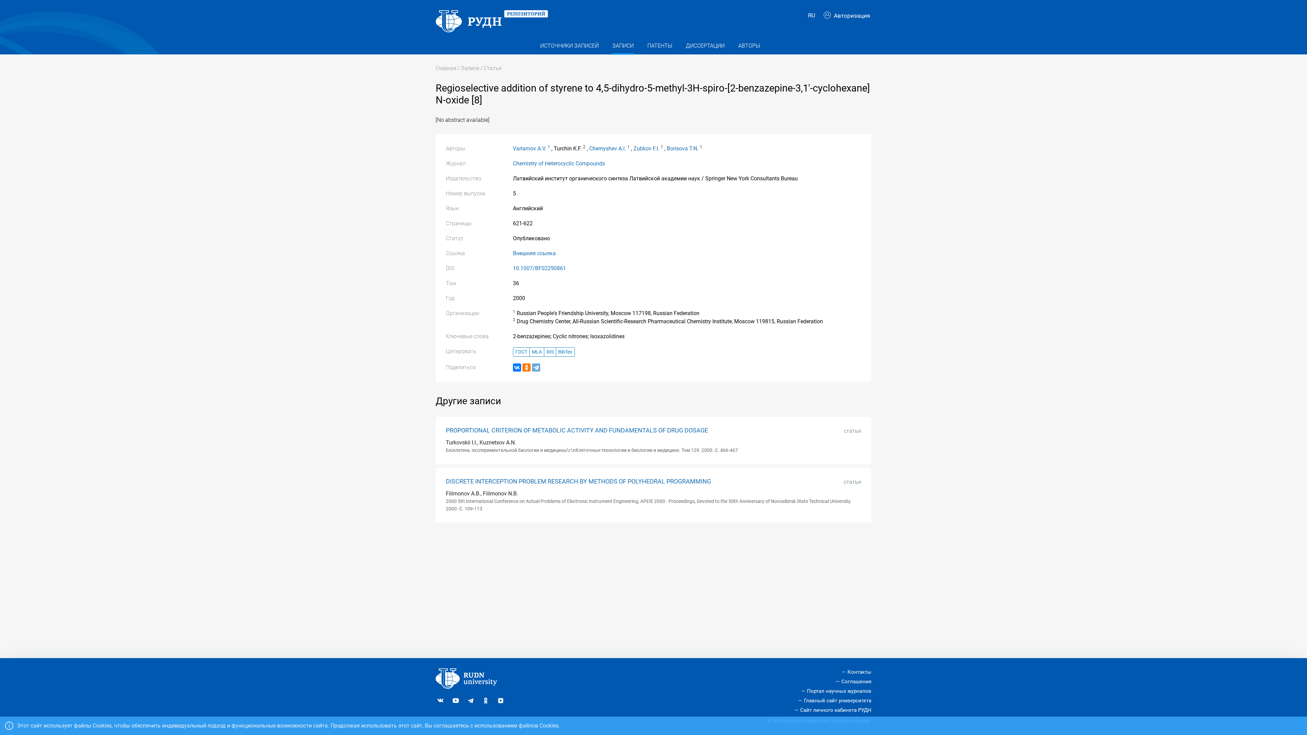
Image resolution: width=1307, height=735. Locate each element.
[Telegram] (536, 367)
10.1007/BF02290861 (539, 268)
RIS (550, 352)
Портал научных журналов (839, 691)
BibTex (565, 352)
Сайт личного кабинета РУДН (835, 710)
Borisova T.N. (682, 148)
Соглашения (856, 682)
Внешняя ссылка (534, 253)
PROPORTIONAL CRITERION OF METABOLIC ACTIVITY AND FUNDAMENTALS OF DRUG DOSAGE (577, 430)
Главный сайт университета (837, 701)
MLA (537, 352)
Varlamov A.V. (529, 148)
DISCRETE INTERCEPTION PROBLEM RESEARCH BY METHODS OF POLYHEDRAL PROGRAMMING (578, 481)
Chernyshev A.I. (607, 148)
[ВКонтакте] (517, 367)
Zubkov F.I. (646, 148)
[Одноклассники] (526, 367)
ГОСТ (521, 352)
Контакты (859, 672)
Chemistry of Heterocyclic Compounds (559, 163)
